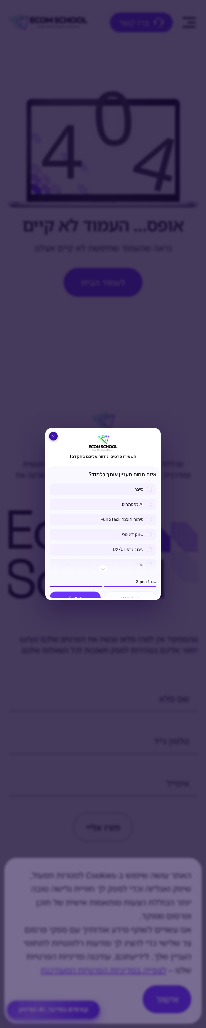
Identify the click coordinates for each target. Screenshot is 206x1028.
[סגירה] (53, 436)
